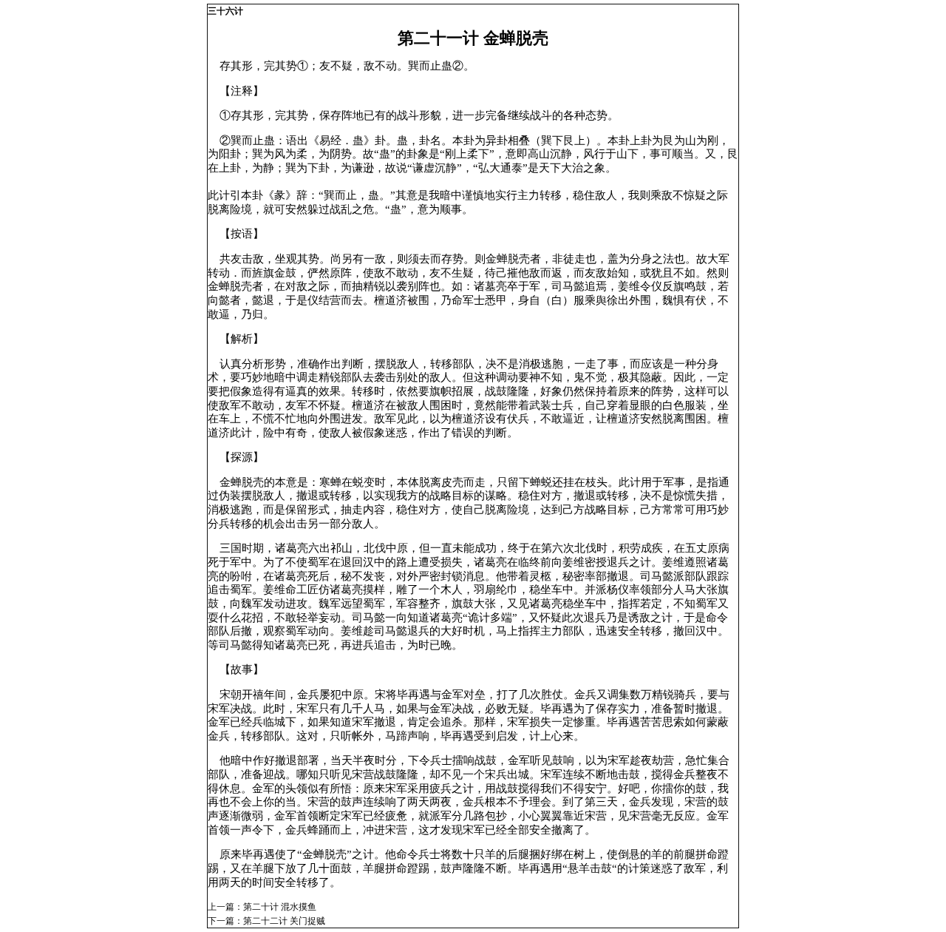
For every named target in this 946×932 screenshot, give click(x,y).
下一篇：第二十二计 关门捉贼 (266, 921)
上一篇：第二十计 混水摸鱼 (262, 907)
